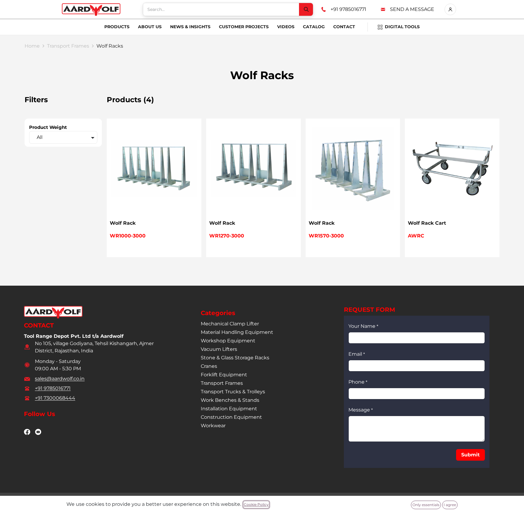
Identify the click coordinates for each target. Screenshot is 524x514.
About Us (150, 26)
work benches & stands (230, 400)
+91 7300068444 (55, 398)
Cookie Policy (256, 504)
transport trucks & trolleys (233, 392)
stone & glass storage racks (235, 358)
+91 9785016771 (348, 9)
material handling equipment (237, 332)
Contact (344, 26)
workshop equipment (228, 341)
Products (116, 26)
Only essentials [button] (425, 504)
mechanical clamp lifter (230, 324)
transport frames (222, 383)
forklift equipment (224, 375)
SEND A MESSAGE (412, 9)
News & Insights (190, 26)
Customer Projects (244, 26)
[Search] (306, 9)
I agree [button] (450, 504)
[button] (470, 455)
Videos (285, 26)
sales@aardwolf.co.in (60, 378)
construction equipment (231, 417)
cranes (209, 366)
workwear (213, 425)
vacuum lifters (219, 349)
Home (32, 46)
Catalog (314, 26)
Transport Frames (68, 46)
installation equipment (229, 409)
